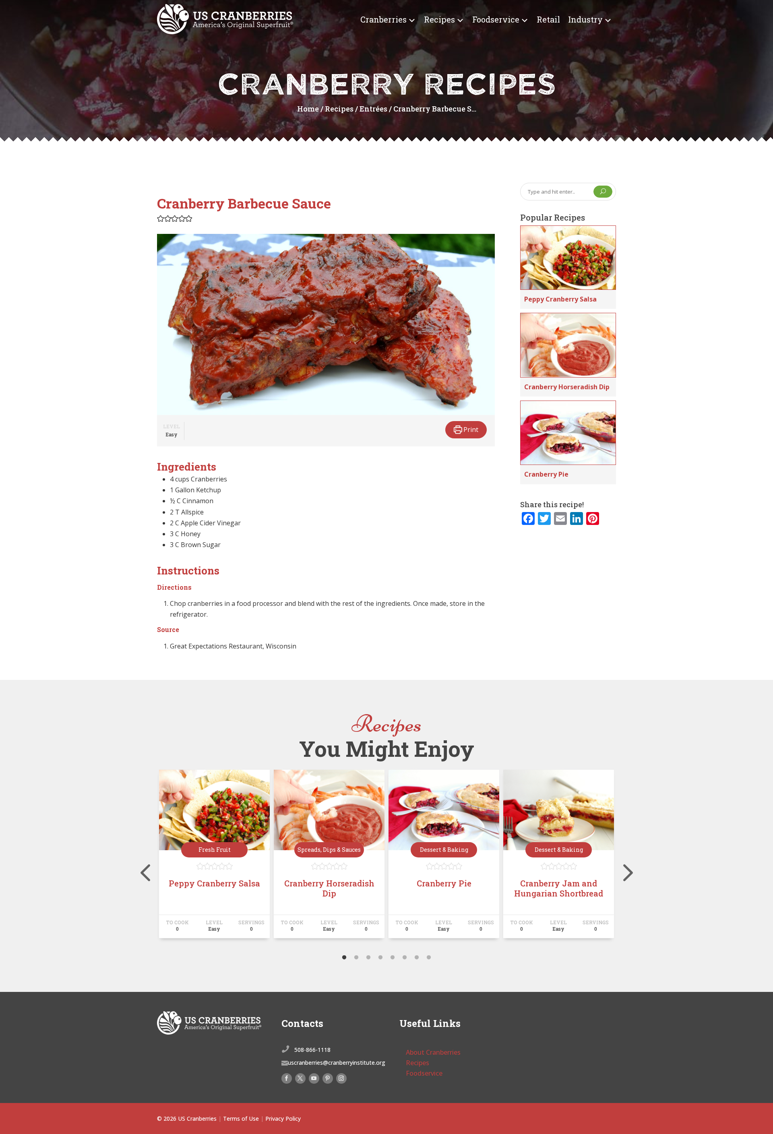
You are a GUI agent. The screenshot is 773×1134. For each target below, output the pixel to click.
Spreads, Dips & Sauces (329, 849)
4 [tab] (380, 958)
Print (470, 429)
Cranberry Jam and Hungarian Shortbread (558, 888)
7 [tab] (417, 958)
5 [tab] (393, 958)
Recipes (439, 19)
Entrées (373, 109)
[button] (160, 218)
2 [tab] (356, 958)
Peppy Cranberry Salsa (560, 299)
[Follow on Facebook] (286, 1078)
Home (308, 109)
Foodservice (495, 19)
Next (622, 857)
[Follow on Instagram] (341, 1078)
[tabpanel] (214, 857)
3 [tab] (368, 958)
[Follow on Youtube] (314, 1078)
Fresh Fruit (214, 849)
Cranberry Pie (546, 474)
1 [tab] (344, 958)
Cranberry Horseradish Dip (567, 386)
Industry (585, 19)
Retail (548, 19)
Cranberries (383, 19)
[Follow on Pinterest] (327, 1078)
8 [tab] (429, 958)
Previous (151, 857)
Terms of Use (241, 1118)
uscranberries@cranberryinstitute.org (336, 1062)
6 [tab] (405, 958)
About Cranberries (433, 1052)
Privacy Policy (283, 1118)
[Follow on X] (300, 1078)
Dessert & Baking (444, 849)
